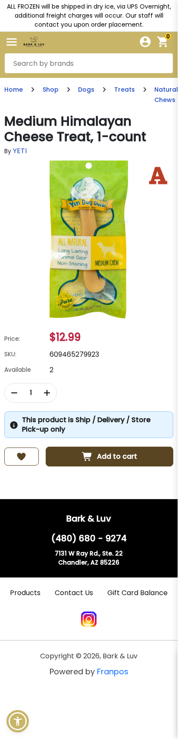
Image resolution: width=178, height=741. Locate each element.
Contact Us (74, 593)
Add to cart (117, 456)
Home (13, 89)
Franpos (112, 671)
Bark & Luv (88, 519)
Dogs (86, 89)
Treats (124, 89)
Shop (51, 89)
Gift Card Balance (137, 593)
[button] (18, 721)
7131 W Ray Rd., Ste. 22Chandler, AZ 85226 (89, 558)
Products (25, 593)
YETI (20, 151)
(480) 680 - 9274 (89, 538)
